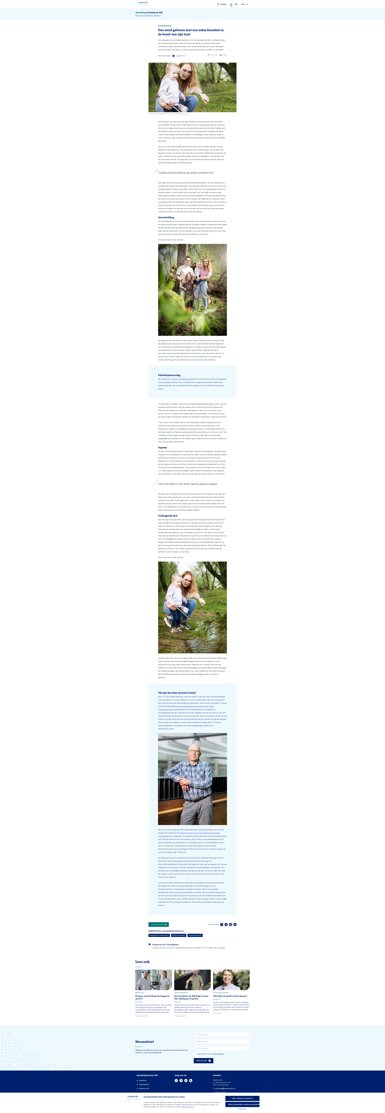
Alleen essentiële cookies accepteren (243, 1104)
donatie (222, 948)
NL (231, 4)
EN (236, 4)
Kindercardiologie (195, 935)
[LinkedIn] (235, 924)
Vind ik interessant (157, 924)
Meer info (242, 1109)
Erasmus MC (144, 1089)
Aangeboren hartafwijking (159, 935)
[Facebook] (221, 924)
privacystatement (188, 1107)
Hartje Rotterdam (178, 935)
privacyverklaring (218, 1054)
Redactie (142, 1080)
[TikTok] (185, 1080)
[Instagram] (226, 924)
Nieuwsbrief (144, 1084)
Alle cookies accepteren (242, 1098)
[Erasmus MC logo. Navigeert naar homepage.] (143, 4)
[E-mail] (230, 924)
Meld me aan (201, 1061)
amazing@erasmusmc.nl (225, 1089)
